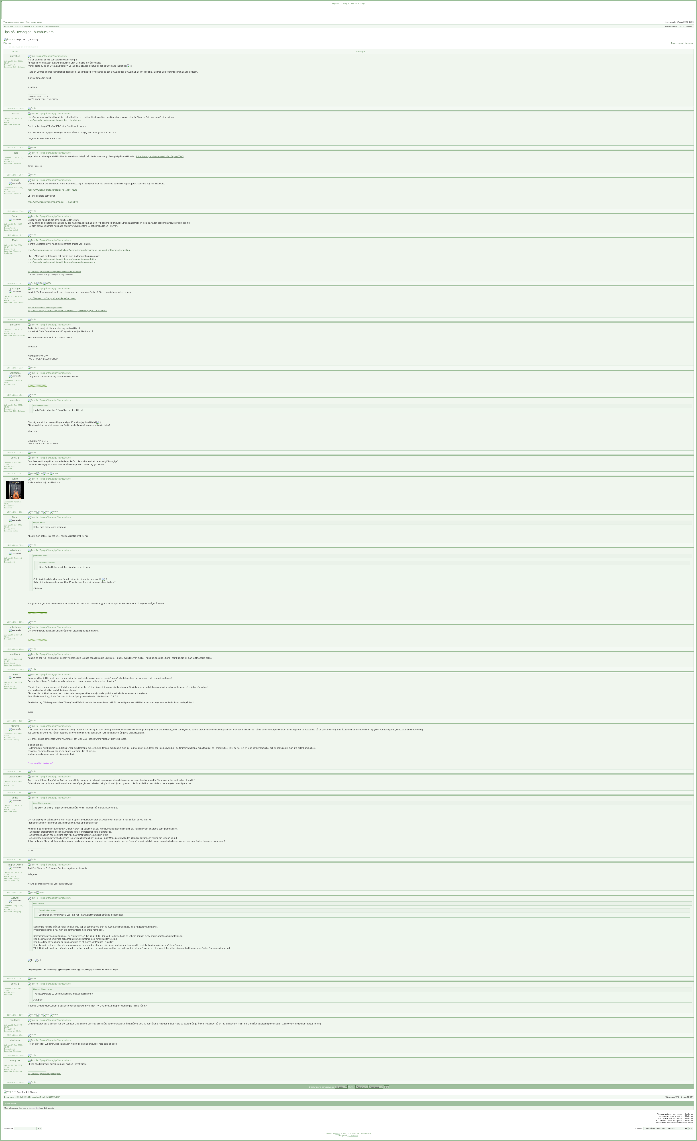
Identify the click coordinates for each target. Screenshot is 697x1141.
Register (335, 3)
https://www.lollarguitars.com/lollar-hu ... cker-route (52, 190)
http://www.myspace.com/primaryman (44, 1073)
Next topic (689, 43)
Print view (7, 43)
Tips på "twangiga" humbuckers (28, 32)
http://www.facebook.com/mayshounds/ (45, 308)
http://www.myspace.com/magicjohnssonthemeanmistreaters (54, 271)
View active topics (34, 22)
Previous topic (677, 43)
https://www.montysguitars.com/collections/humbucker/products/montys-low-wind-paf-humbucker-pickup (79, 250)
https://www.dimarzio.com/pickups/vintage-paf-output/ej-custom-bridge (62, 259)
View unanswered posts (14, 22)
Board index (9, 26)
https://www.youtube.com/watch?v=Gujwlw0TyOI (160, 156)
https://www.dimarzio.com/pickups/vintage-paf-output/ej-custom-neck (61, 262)
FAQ (345, 3)
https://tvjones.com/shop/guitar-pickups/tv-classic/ (52, 298)
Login (362, 3)
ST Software (353, 1136)
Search (353, 3)
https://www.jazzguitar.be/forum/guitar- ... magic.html (53, 202)
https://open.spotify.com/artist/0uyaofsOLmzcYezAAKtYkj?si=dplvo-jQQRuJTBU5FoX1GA (67, 310)
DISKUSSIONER (23, 26)
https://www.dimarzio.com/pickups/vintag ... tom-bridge (54, 120)
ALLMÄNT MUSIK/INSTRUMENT (46, 26)
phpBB (337, 1134)
